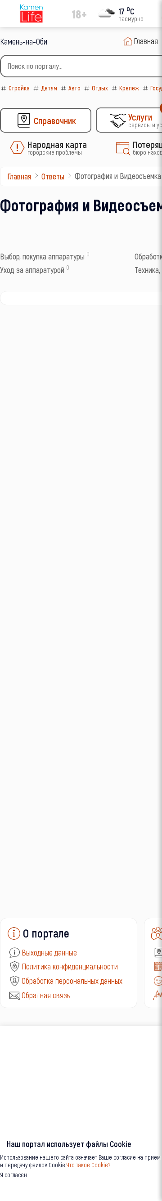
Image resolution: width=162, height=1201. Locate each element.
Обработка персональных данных (72, 981)
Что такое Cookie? (88, 1165)
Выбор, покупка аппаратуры (42, 256)
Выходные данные (49, 952)
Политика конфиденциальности (70, 966)
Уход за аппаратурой (32, 270)
